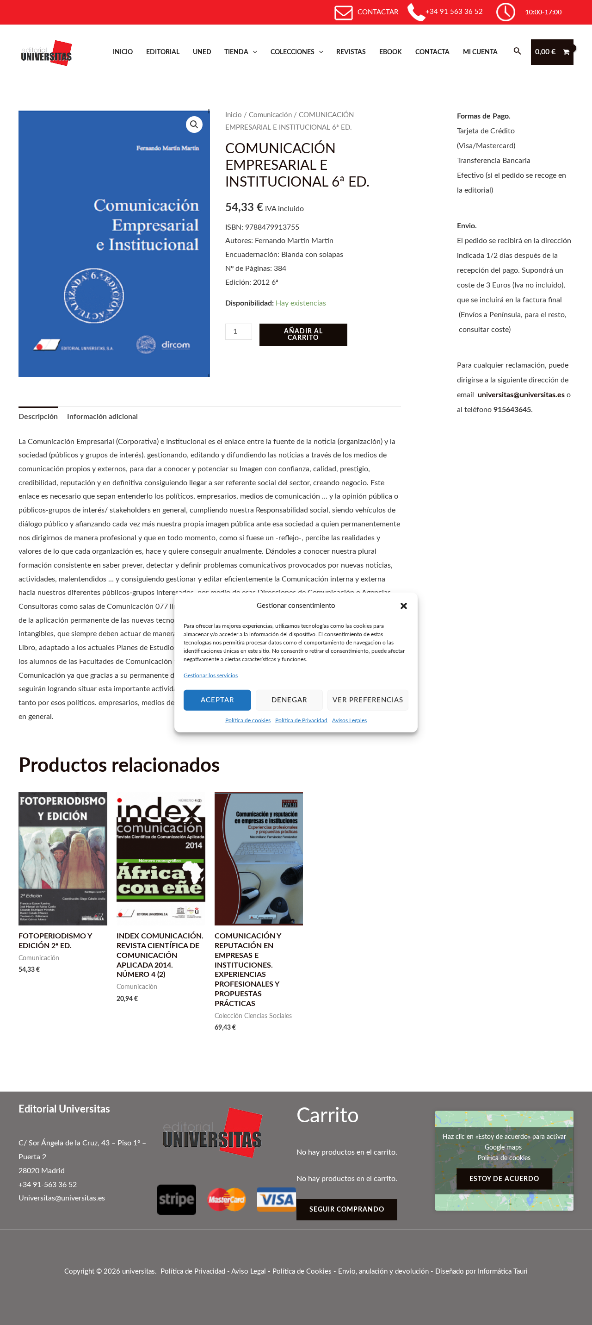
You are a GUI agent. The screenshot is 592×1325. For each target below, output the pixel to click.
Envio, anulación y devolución (383, 1271)
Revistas (351, 52)
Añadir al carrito (303, 334)
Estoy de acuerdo (504, 1178)
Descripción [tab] (38, 416)
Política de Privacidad (301, 720)
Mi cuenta (480, 52)
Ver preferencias (368, 699)
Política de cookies (248, 720)
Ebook (390, 52)
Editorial (162, 52)
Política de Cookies (302, 1271)
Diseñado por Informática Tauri (481, 1271)
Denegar (289, 699)
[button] (403, 606)
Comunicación (270, 115)
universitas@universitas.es (521, 395)
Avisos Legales (349, 720)
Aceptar (217, 699)
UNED (202, 52)
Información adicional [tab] (102, 416)
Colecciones (292, 52)
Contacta (432, 52)
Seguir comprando (346, 1209)
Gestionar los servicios (211, 675)
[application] (252, 52)
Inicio (123, 52)
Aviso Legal (248, 1271)
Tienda (236, 52)
